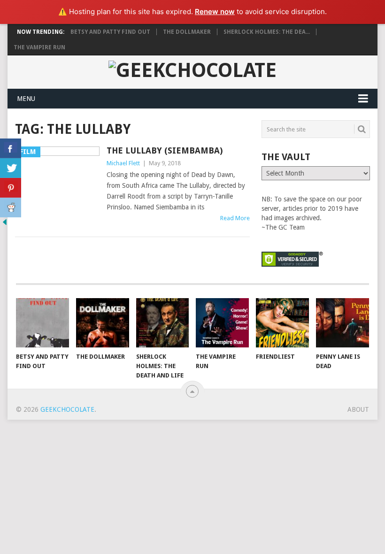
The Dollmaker (187, 32)
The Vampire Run (39, 47)
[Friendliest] (282, 322)
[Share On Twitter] (10, 168)
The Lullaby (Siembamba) (165, 150)
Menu (26, 98)
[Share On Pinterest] (10, 188)
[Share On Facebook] (10, 148)
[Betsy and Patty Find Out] (42, 322)
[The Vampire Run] (222, 322)
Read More (235, 218)
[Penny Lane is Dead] (342, 322)
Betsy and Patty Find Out (110, 32)
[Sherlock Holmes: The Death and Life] (162, 322)
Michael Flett (123, 163)
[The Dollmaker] (102, 322)
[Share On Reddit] (10, 207)
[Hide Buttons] (4, 224)
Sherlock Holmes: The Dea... (266, 32)
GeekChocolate (67, 409)
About (358, 409)
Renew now (215, 11)
